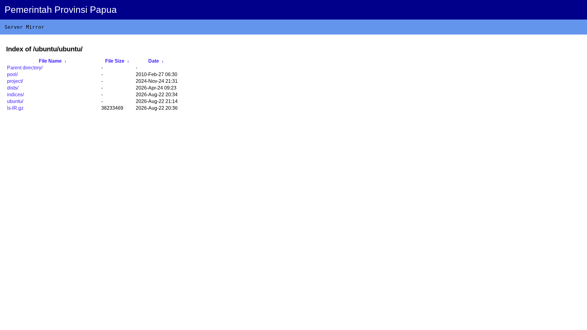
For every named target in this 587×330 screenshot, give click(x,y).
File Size (114, 61)
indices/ (15, 94)
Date (153, 61)
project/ (15, 81)
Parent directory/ (24, 67)
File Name (50, 61)
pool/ (12, 74)
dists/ (12, 87)
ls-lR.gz (15, 108)
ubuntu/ (15, 101)
